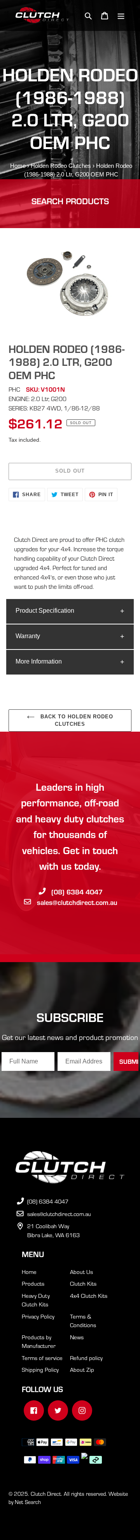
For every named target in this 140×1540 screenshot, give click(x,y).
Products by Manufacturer (39, 1341)
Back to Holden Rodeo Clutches (76, 720)
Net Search (28, 1502)
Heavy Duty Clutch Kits (36, 1300)
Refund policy (86, 1358)
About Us (81, 1272)
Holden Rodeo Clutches (61, 165)
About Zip (82, 1369)
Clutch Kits (83, 1283)
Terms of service (42, 1358)
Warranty (28, 636)
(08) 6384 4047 (77, 891)
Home (18, 165)
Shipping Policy (40, 1369)
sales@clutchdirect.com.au (77, 902)
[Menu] (121, 15)
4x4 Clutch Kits (88, 1295)
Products (33, 1283)
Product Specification (45, 610)
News (77, 1337)
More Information (39, 661)
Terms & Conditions (83, 1320)
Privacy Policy (38, 1316)
